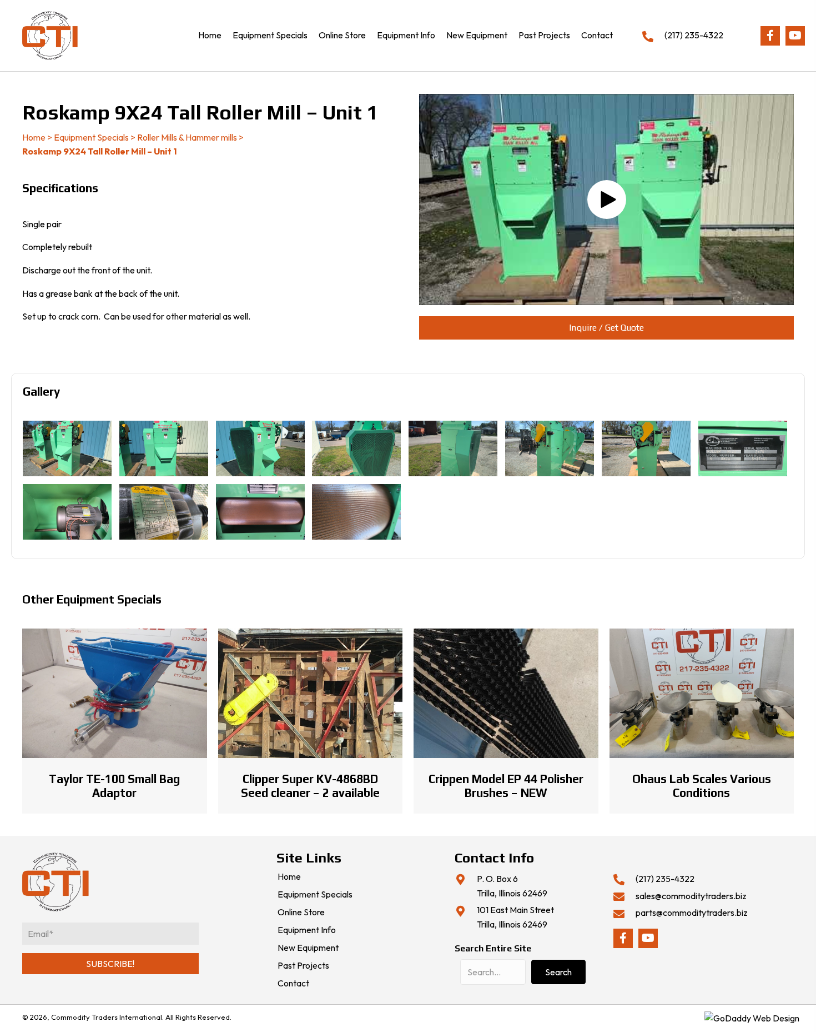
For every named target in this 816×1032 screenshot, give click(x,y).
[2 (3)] (260, 512)
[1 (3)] (260, 448)
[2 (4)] (356, 512)
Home (34, 137)
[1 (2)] (163, 448)
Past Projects (303, 966)
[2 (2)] (163, 512)
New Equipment (308, 948)
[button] (770, 36)
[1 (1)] (67, 448)
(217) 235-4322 (693, 35)
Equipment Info (307, 930)
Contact (293, 984)
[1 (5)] (453, 448)
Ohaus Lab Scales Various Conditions (701, 786)
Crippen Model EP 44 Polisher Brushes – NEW (506, 786)
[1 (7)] (646, 448)
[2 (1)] (67, 512)
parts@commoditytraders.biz (692, 912)
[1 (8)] (742, 448)
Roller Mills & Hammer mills (187, 137)
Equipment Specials (91, 137)
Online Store (301, 913)
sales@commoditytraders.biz (691, 895)
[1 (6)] (549, 448)
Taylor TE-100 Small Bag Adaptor (114, 786)
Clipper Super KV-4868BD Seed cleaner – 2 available (310, 786)
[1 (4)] (356, 448)
